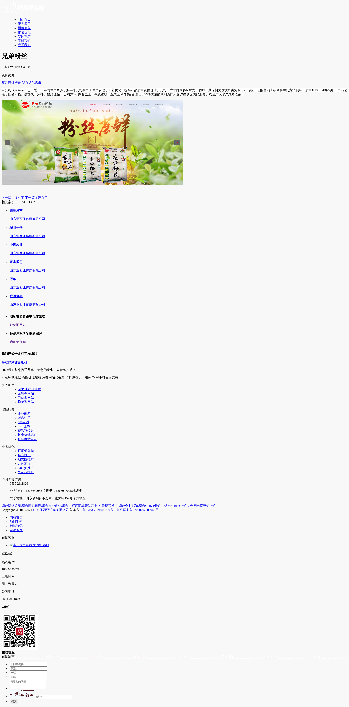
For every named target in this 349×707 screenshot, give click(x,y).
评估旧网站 (18, 325)
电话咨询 (16, 530)
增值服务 (24, 28)
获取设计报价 (11, 82)
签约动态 (24, 36)
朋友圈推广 (26, 459)
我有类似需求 (31, 82)
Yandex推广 (26, 472)
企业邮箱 (24, 413)
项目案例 (16, 521)
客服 (45, 545)
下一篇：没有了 (36, 197)
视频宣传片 (26, 430)
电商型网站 (26, 397)
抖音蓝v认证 (27, 435)
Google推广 (26, 468)
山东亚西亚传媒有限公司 (51, 510)
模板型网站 (26, 402)
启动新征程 (18, 342)
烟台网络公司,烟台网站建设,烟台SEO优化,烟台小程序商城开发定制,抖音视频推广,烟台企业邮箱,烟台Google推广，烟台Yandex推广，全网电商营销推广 (109, 505)
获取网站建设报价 (14, 362)
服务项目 (24, 23)
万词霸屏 (24, 463)
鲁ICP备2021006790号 (97, 510)
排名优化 (24, 32)
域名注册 (24, 418)
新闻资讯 (16, 526)
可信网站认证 (27, 439)
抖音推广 (24, 455)
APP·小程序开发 (29, 389)
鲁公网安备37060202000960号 (138, 510)
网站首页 (24, 19)
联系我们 (24, 45)
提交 (14, 701)
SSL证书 (24, 426)
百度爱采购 (26, 451)
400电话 (23, 422)
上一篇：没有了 (13, 197)
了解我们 (24, 40)
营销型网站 (26, 393)
